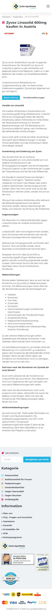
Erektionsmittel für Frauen (18, 479)
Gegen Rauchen (13, 495)
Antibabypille (12, 499)
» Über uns (6, 513)
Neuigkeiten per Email (37, 459)
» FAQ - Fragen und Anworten (16, 517)
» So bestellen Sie (10, 529)
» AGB (4, 533)
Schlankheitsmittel (14, 487)
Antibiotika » (18, 17)
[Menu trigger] (48, 6)
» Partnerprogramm (11, 537)
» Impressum (8, 521)
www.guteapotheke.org (36, 609)
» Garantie (6, 525)
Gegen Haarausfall (14, 491)
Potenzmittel (11, 475)
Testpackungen (13, 483)
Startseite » (6, 17)
